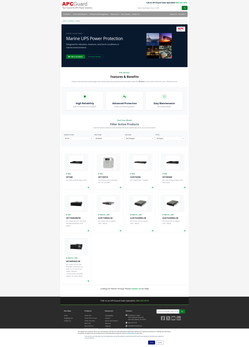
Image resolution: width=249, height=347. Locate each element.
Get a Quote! (125, 14)
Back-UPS (88, 323)
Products (66, 14)
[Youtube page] (173, 319)
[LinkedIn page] (179, 319)
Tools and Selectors (80, 14)
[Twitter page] (168, 319)
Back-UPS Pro (89, 326)
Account (181, 14)
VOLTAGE (128, 135)
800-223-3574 (181, 2)
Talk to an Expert (77, 57)
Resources (114, 14)
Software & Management (99, 14)
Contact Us (136, 14)
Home (64, 21)
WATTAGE (97, 135)
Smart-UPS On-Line (91, 318)
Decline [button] (160, 342)
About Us (173, 14)
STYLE (157, 135)
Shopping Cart (68, 318)
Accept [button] (151, 342)
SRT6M (69, 177)
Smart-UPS (88, 315)
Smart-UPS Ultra (90, 321)
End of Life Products (111, 321)
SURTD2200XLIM (138, 218)
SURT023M (135, 177)
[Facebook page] (163, 319)
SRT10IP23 (103, 177)
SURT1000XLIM (105, 218)
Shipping (107, 326)
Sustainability (109, 315)
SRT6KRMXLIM (73, 261)
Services (107, 318)
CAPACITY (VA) (69, 135)
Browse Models (95, 57)
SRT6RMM (167, 177)
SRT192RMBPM (73, 218)
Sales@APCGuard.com (135, 326)
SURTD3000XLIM (170, 218)
